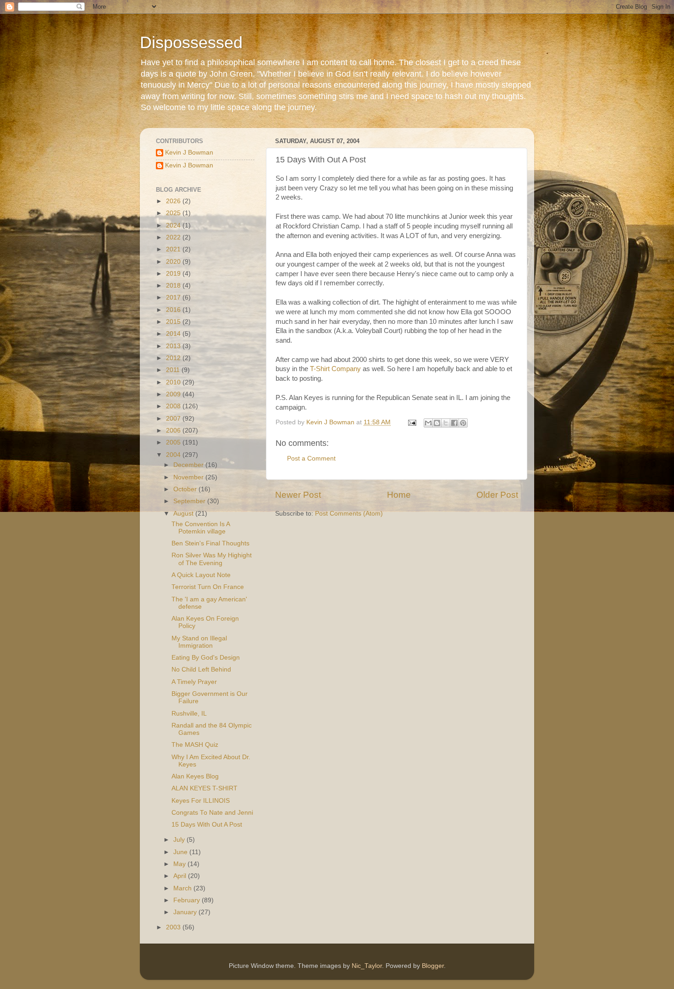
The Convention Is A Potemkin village (200, 528)
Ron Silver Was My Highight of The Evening (211, 559)
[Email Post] (411, 422)
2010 (174, 382)
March (183, 888)
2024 (174, 225)
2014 (174, 333)
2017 (174, 297)
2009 (174, 394)
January (186, 912)
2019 (174, 273)
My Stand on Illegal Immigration (199, 642)
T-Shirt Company (336, 368)
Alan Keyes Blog (195, 776)
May (180, 864)
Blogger (433, 965)
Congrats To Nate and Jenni (212, 812)
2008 (174, 406)
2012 (174, 358)
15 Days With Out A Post (206, 824)
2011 (174, 370)
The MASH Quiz (194, 744)
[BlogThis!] (437, 423)
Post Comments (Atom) (349, 513)
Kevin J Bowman (189, 152)
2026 (174, 201)
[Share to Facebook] (454, 423)
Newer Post (298, 495)
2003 (174, 927)
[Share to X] (445, 423)
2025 (174, 213)
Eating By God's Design (205, 657)
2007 (174, 418)
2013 (174, 346)
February (187, 900)
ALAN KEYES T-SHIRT (204, 788)
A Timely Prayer (194, 681)
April (180, 875)
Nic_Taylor (367, 965)
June (181, 852)
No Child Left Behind (201, 669)
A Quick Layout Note (201, 575)
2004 (174, 454)
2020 (174, 261)
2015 (174, 321)
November (189, 477)
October (186, 489)
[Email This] (428, 423)
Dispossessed (191, 42)
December (189, 464)
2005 (174, 442)
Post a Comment (311, 458)
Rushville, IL (189, 713)
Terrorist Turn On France (207, 586)
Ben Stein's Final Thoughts (210, 543)
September (190, 501)
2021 (174, 249)
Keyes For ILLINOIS (200, 800)
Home (399, 495)
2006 (174, 430)
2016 (174, 309)
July (180, 839)
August (184, 513)
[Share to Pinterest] (463, 423)
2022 (174, 237)
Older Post (497, 495)
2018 (174, 285)
